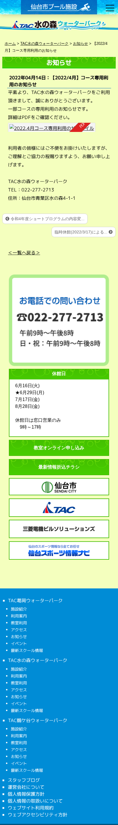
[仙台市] (59, 487)
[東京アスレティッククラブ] (59, 507)
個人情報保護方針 (26, 794)
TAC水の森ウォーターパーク (37, 660)
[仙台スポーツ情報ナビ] (59, 550)
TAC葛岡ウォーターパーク (35, 600)
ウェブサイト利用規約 (31, 808)
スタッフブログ (24, 780)
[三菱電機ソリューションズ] (59, 529)
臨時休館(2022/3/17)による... (82, 232)
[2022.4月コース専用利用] (51, 127)
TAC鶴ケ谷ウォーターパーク (37, 720)
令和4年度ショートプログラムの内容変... (46, 218)
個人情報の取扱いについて (35, 801)
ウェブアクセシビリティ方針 (37, 814)
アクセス (19, 629)
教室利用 (19, 623)
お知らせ (19, 636)
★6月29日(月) (29, 392)
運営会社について (26, 787)
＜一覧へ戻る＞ (24, 253)
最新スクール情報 (27, 650)
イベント (19, 643)
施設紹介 (19, 609)
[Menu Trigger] (110, 8)
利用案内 (19, 616)
